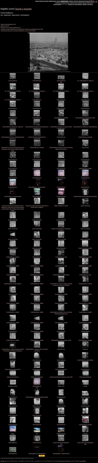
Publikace (71, 1)
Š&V (2, 15)
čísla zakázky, (78, 4)
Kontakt (76, 1)
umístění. (84, 4)
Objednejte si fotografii (84, 1)
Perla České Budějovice (61, 369)
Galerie (58, 1)
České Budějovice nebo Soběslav (85, 360)
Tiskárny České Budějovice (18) (8, 24)
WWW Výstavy (52, 1)
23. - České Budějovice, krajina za (85, 80)
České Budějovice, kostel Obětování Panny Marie (85, 196)
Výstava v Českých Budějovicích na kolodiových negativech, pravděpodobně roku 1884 (22, 29)
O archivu (89, 4)
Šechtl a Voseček (39, 1)
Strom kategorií (57, 4)
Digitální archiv (64, 1)
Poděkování (89, 2)
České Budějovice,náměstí (85, 424)
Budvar (12, 433)
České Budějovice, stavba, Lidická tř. (12, 283)
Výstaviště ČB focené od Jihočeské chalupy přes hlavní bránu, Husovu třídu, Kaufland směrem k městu (12, 149)
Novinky (46, 1)
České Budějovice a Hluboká (61, 117)
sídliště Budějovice (61, 433)
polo (37, 433)
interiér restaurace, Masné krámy (12, 369)
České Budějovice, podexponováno (36, 187)
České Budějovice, (85, 159)
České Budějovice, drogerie (12, 257)
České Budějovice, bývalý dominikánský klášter (37, 397)
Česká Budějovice (37, 369)
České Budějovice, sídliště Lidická (61, 274)
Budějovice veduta (12, 386)
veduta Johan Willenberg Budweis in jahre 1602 (61, 377)
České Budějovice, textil (61, 257)
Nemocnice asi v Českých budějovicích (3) (11, 27)
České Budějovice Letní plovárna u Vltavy (85, 117)
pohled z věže (61, 386)
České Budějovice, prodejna (85, 283)
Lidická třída (13, 360)
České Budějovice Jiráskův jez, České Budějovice (85, 126)
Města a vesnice (16, 15)
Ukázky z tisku (73, 2)
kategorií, (70, 4)
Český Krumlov (85, 147)
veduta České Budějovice (13, 377)
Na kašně (85, 433)
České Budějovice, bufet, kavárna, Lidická (61, 340)
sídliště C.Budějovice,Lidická (61, 205)
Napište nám (4, 461)
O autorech (57, 2)
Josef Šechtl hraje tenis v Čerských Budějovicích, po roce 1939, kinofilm (18, 30)
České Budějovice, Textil (85, 274)
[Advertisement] (25, 19)
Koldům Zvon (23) (5, 26)
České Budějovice (25, 15)
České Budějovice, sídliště (85, 168)
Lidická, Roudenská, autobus (85, 248)
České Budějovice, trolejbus (85, 340)
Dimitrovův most (61, 349)
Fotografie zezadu (65, 2)
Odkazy (84, 2)
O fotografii (79, 2)
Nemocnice (85, 349)
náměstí (85, 386)
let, (74, 4)
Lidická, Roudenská (85, 205)
